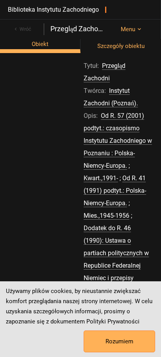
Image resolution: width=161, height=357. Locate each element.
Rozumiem (119, 341)
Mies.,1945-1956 (106, 215)
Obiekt (40, 44)
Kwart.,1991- (101, 178)
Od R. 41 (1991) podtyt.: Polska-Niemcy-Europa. (115, 190)
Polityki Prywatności (113, 321)
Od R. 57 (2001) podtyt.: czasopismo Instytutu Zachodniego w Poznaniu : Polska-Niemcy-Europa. (118, 140)
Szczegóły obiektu (121, 46)
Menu (128, 29)
